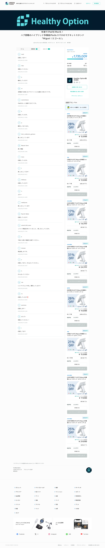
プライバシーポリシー (77, 95)
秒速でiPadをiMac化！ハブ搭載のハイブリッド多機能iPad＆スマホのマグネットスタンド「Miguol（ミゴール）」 (52, 35)
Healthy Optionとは (17, 469)
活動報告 (34, 49)
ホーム (22, 49)
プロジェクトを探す (28, 469)
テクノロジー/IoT (62, 42)
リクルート (66, 545)
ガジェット (52, 42)
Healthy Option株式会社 (41, 42)
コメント (46, 49)
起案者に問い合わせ (77, 87)
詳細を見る (77, 146)
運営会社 (15, 471)
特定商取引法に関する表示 (77, 91)
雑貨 (69, 42)
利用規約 (72, 545)
